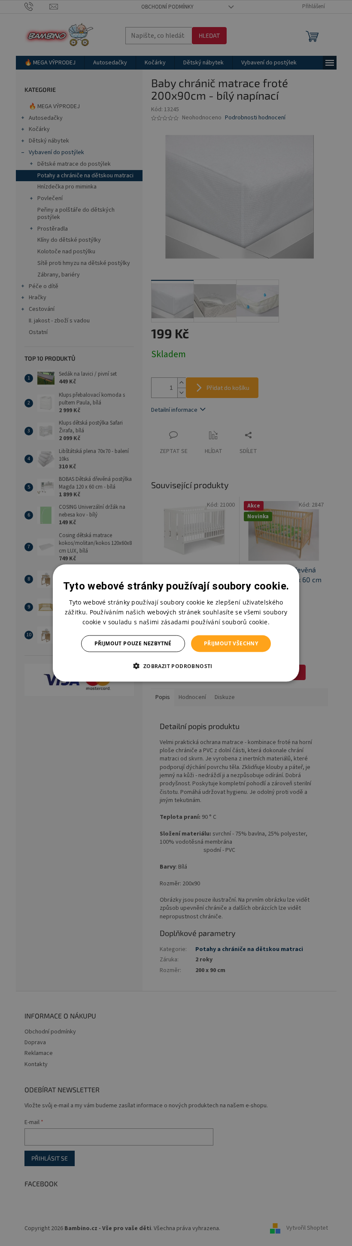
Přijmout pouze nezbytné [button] (133, 643)
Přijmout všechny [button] (231, 643)
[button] (176, 665)
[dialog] (176, 623)
